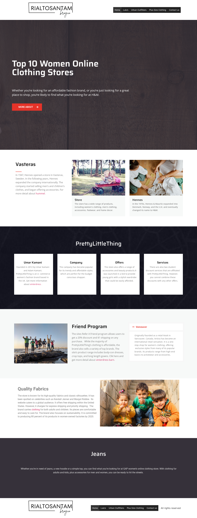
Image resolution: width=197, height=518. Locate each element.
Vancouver (141, 327)
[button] (156, 326)
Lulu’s (125, 10)
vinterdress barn (105, 359)
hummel (40, 193)
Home (117, 10)
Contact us (174, 10)
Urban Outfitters (138, 10)
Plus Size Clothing (157, 10)
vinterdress (35, 284)
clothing (36, 409)
